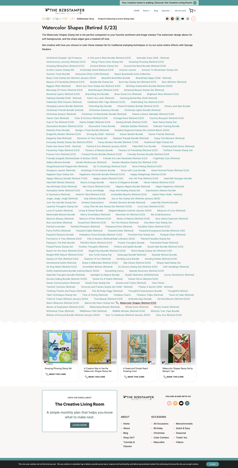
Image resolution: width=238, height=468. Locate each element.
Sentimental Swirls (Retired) (61, 262)
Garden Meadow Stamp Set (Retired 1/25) (134, 162)
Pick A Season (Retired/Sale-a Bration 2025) (111, 238)
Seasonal (181, 433)
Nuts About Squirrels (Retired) (171, 218)
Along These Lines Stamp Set (107, 62)
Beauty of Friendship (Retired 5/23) (65, 82)
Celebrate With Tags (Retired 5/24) (106, 102)
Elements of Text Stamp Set (92, 138)
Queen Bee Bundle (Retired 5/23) (165, 246)
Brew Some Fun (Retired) (128, 94)
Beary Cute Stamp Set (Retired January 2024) (71, 78)
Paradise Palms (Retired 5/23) (154, 226)
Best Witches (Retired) (174, 82)
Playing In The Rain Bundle (60, 242)
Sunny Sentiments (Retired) (179, 275)
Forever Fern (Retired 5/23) (61, 154)
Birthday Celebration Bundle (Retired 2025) (149, 86)
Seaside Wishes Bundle (164, 254)
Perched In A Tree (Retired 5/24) (64, 238)
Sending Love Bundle (128, 259)
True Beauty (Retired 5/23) (108, 299)
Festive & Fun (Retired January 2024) (107, 146)
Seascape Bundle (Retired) (131, 254)
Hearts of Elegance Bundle (124, 182)
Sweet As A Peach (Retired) (108, 279)
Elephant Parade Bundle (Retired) (131, 138)
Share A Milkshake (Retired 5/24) (100, 262)
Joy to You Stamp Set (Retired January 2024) (135, 198)
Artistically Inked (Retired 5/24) (97, 70)
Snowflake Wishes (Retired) (98, 266)
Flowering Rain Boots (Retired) (178, 146)
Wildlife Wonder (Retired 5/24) (128, 311)
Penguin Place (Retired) (173, 234)
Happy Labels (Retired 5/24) (108, 178)
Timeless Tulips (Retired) (149, 295)
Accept (212, 464)
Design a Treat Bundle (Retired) (92, 130)
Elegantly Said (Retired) (59, 138)
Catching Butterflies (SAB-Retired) (138, 98)
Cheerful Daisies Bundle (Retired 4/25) (138, 106)
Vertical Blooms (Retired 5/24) (173, 299)
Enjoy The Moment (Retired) (169, 138)
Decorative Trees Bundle (102, 126)
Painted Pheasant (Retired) (85, 226)
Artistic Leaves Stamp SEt (60, 70)
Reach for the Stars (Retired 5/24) (64, 250)
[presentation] (60, 347)
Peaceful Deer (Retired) (121, 230)
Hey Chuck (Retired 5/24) (96, 186)
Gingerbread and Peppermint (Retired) (67, 166)
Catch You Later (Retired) (100, 98)
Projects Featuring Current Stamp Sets (116, 18)
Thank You (181, 437)
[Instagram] (187, 18)
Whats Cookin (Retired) (166, 307)
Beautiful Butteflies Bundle (116, 78)
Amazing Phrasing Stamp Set (58, 368)
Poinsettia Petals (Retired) (164, 242)
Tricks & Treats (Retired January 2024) (67, 299)
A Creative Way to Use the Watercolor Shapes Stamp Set (97, 370)
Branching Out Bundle (97, 94)
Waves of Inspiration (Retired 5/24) (65, 307)
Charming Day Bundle (100, 106)
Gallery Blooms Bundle (58, 162)
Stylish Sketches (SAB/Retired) (142, 275)
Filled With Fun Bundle (144, 146)
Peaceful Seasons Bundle (60, 234)
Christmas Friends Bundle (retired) (65, 110)
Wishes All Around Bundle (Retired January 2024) (73, 315)
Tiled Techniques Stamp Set (61, 295)
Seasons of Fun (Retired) (97, 259)
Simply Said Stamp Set (169, 262)
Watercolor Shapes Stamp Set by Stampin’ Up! (177, 370)
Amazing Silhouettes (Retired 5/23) (65, 66)
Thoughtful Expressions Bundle (145, 291)
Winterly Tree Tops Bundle (165, 311)
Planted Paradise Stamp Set (156, 238)
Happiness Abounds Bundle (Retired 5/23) (102, 174)
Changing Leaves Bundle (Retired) (64, 106)
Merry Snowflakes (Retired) (95, 214)
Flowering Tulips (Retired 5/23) (63, 150)
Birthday (158, 428)
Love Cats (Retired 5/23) (151, 206)
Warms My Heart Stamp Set (99, 303)
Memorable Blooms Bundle (60, 214)
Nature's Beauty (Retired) (60, 218)
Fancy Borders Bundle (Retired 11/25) (118, 142)
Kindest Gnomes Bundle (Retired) (127, 202)
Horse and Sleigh (95, 190)
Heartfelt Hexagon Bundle (178, 178)
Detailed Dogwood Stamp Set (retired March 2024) (142, 130)
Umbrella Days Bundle (140, 299)
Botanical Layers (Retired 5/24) (63, 94)
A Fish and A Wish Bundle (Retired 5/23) (109, 58)
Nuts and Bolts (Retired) (59, 222)
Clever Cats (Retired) (57, 118)
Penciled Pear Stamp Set (141, 234)
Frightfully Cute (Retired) (166, 158)
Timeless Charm (122, 295)
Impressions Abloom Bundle (161, 190)
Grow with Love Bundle (133, 170)
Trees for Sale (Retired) (181, 295)
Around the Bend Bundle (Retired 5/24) (145, 66)
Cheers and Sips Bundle (177, 106)
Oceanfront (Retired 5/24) (92, 222)
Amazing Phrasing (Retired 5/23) (146, 62)
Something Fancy (114, 271)
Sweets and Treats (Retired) (131, 283)
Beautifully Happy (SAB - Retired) (153, 78)
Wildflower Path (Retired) (93, 311)
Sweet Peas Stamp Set (97, 283)
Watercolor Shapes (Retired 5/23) (138, 303)
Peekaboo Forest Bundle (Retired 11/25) (100, 234)
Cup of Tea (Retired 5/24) (60, 122)
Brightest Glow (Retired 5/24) (163, 94)
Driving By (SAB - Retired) (100, 134)
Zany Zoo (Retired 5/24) (169, 315)
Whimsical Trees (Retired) (60, 311)
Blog (156, 10)
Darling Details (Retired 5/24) (131, 122)
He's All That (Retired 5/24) (143, 178)
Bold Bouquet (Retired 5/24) (103, 90)
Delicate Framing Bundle (166, 126)
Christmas (159, 433)
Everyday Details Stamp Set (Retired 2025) (69, 142)
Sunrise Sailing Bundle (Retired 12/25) (66, 279)
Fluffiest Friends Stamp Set (178, 150)
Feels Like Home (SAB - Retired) (63, 146)
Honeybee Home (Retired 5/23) (63, 190)
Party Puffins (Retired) (58, 230)
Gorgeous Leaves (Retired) (60, 170)
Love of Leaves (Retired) (59, 210)
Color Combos (161, 437)
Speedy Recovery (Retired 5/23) (146, 271)
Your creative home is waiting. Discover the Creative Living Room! (157, 2)
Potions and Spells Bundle (128, 246)
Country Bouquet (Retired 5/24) (166, 118)
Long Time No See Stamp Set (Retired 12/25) (108, 206)
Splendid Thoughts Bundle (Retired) (65, 275)
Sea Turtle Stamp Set (100, 254)
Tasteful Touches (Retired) (60, 287)
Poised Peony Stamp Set (59, 246)
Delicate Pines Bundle (58, 130)
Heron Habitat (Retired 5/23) (159, 182)
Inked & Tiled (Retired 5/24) (90, 194)
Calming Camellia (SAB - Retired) (63, 98)
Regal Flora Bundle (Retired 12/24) (107, 250)
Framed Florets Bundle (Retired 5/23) (102, 154)
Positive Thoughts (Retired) (93, 246)
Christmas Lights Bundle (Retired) (142, 110)
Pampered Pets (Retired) (118, 226)
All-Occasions (161, 423)
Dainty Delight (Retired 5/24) (95, 122)
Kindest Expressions (93, 202)
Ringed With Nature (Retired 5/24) (64, 254)
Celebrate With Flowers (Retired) (64, 102)
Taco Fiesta (158, 283)
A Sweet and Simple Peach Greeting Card (135, 370)
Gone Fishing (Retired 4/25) (147, 166)
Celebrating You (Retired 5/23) (147, 102)
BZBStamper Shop (85, 18)
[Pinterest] (177, 18)
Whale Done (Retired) (137, 307)
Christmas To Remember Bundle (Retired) (104, 114)
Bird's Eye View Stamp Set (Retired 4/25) (98, 86)
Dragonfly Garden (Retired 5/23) (63, 134)
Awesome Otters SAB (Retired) (92, 74)
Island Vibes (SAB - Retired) (167, 194)
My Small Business (161, 214)
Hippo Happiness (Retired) (170, 186)
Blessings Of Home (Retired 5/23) (64, 90)
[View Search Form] (193, 18)
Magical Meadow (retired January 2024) (130, 210)
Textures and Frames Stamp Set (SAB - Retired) (107, 287)
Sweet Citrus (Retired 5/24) (143, 279)
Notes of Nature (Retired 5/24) (133, 218)
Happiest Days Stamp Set (60, 174)
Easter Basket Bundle (131, 134)
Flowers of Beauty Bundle (99, 150)
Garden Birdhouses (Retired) (91, 162)
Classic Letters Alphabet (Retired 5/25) (153, 114)
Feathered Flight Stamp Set (158, 142)
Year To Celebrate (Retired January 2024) (127, 315)
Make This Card (57, 374)
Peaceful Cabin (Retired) (89, 230)
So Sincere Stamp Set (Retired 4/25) (138, 266)
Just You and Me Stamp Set (61, 202)
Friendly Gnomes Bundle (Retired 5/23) (148, 154)
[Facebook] (167, 18)
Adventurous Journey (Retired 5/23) (66, 62)
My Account (180, 10)
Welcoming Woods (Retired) (105, 307)
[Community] (172, 18)
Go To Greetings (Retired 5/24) (110, 166)
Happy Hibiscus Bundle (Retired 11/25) (67, 178)
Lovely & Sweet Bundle (90, 210)
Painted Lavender (55, 226)
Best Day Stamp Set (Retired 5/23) (137, 82)
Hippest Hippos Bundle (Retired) (133, 186)
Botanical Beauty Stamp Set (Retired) (144, 90)
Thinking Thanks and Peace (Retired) (66, 291)
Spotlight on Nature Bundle (104, 275)
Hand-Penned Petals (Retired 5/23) (170, 170)
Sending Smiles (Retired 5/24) (161, 259)
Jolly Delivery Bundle (95, 198)
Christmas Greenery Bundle (104, 110)
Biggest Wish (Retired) (58, 86)
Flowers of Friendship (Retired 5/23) (138, 150)
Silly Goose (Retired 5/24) (137, 262)
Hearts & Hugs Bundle (92, 182)
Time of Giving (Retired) (95, 295)
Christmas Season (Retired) (61, 114)
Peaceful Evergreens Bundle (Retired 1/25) (162, 230)
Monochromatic (184, 423)
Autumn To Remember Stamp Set (160, 70)
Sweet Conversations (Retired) (63, 283)
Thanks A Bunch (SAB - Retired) (155, 287)
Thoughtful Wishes (178, 291)
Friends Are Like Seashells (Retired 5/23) (125, 158)
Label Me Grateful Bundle (164, 202)
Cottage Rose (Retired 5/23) (128, 118)
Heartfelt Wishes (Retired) (60, 182)
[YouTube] (182, 18)
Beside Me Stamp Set (101, 82)
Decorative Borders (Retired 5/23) (64, 126)
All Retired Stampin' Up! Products (64, 58)
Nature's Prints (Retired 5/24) (95, 218)
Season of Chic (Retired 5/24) (62, 259)
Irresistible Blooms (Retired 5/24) (129, 194)
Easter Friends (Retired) (161, 134)
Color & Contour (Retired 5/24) (91, 118)
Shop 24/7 (128, 437)
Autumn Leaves (127, 70)
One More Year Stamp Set (158, 222)
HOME (136, 10)
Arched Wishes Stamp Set (104, 66)
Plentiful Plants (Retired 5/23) (96, 242)
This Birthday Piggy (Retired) (107, 291)
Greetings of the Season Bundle (98, 170)
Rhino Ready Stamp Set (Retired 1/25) (151, 250)
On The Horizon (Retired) (125, 222)
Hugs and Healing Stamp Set (125, 190)
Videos (179, 442)
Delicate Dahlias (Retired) (134, 126)
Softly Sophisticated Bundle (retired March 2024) (72, 271)
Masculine (159, 442)
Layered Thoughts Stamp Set (62, 206)
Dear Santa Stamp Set (165, 122)
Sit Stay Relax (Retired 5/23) (61, 266)
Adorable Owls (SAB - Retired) (152, 58)
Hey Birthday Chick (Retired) (61, 186)
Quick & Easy (183, 428)
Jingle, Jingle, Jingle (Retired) (62, 198)
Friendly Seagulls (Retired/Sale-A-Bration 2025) (72, 158)
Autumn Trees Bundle (58, 74)
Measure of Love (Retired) (171, 210)
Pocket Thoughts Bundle (131, 242)
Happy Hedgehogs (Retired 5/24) (148, 174)
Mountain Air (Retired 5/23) (130, 214)
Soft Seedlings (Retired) (176, 266)
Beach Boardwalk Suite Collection (132, 74)
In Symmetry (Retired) (58, 194)
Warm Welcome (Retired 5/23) (62, 303)
